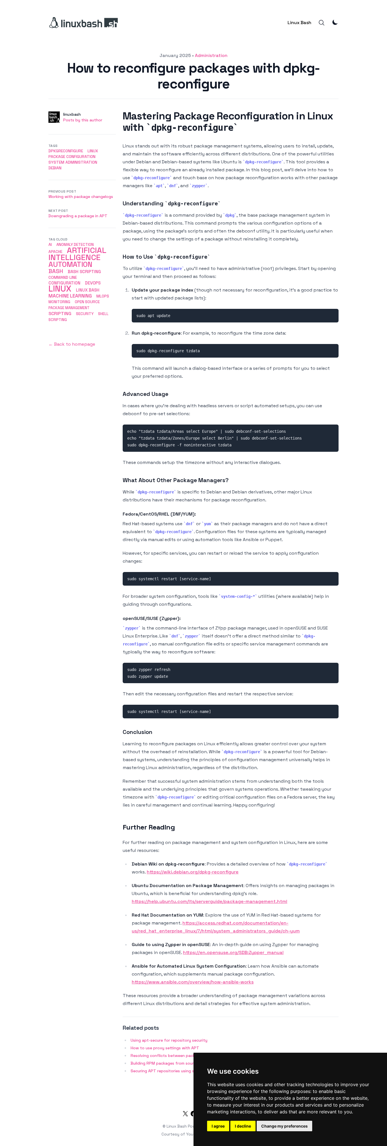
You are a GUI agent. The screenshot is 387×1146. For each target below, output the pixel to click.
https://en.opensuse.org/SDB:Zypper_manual (233, 952)
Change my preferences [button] (284, 1126)
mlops (102, 296)
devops (93, 283)
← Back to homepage (71, 344)
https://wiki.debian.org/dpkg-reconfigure (193, 872)
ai (50, 244)
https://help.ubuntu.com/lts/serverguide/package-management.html (209, 901)
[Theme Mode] (335, 22)
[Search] (321, 22)
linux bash (87, 290)
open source (87, 301)
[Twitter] (185, 1115)
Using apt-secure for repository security (169, 1040)
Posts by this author (82, 120)
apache (55, 251)
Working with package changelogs (80, 196)
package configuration (71, 156)
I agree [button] (218, 1126)
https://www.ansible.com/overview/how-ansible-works (193, 982)
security (84, 313)
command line (62, 277)
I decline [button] (243, 1126)
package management (69, 307)
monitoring (59, 301)
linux (93, 150)
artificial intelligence (77, 253)
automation (70, 264)
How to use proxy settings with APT (165, 1047)
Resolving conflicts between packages (167, 1055)
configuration (64, 283)
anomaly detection (75, 244)
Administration (211, 55)
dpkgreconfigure (65, 150)
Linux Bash (299, 23)
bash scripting (84, 271)
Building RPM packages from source (164, 1063)
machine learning (70, 296)
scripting (59, 313)
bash (55, 271)
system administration (72, 162)
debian (54, 167)
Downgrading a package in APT (77, 215)
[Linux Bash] (83, 22)
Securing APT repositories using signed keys (172, 1070)
